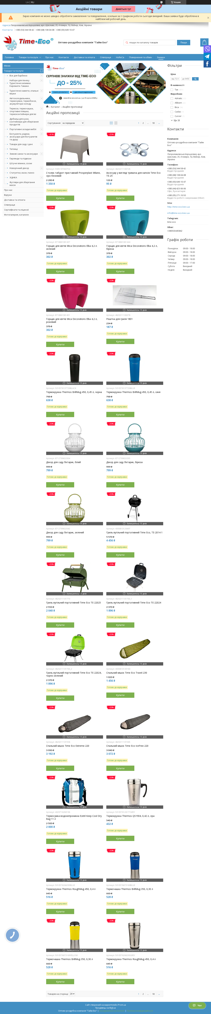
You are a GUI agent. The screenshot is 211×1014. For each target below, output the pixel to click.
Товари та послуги (28, 57)
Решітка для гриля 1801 (119, 319)
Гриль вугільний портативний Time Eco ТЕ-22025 (73, 602)
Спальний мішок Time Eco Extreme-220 (67, 745)
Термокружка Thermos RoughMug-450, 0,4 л (70, 889)
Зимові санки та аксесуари (24, 153)
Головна (9, 57)
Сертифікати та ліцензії (16, 209)
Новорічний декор (19, 168)
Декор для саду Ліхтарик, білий (63, 462)
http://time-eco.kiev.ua (178, 206)
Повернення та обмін (140, 57)
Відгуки (8, 194)
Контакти (64, 57)
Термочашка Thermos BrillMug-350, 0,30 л (129, 889)
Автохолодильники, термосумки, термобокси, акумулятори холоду (23, 101)
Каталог (55, 106)
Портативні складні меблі (23, 129)
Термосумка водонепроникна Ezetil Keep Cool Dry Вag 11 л (74, 817)
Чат (200, 1005)
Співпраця (105, 57)
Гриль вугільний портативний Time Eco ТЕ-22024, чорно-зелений (74, 674)
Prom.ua (122, 1004)
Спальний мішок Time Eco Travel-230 (126, 672)
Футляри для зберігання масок (22, 184)
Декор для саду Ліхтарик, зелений (65, 532)
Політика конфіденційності (140, 1010)
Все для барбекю (18, 75)
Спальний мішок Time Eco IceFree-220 (127, 745)
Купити (60, 198)
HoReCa (120, 57)
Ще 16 (177, 120)
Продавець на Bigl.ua (105, 1007)
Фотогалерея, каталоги (16, 214)
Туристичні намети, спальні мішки (24, 92)
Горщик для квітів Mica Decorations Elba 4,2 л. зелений (71, 247)
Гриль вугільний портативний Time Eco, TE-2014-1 (134, 532)
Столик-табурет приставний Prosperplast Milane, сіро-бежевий (73, 174)
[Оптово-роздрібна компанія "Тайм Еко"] (28, 42)
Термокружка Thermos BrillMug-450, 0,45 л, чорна (74, 392)
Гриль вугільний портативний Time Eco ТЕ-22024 (133, 602)
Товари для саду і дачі (21, 144)
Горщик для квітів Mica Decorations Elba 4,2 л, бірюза (132, 247)
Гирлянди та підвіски (20, 158)
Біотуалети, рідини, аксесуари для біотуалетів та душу (23, 136)
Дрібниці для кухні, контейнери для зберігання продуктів (24, 121)
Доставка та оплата (84, 57)
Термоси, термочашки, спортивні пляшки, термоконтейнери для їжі (23, 111)
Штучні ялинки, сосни (21, 163)
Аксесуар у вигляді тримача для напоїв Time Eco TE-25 (133, 174)
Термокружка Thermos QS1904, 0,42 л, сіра (130, 815)
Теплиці (14, 148)
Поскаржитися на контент (112, 1010)
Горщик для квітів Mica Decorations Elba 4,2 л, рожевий (71, 320)
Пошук (184, 42)
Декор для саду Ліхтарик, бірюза (124, 462)
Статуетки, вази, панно (22, 172)
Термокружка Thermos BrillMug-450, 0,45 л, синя (133, 392)
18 (153, 122)
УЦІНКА (13, 177)
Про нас (49, 57)
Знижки (161, 57)
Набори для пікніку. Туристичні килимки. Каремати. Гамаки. (20, 83)
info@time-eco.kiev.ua (178, 213)
